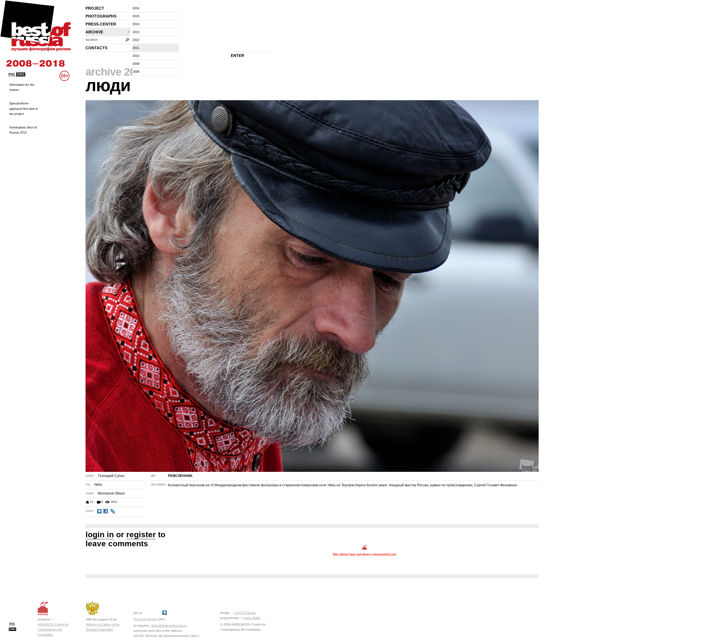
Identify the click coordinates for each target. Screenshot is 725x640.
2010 (136, 55)
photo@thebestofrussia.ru (169, 625)
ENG (20, 74)
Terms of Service (145, 619)
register (141, 534)
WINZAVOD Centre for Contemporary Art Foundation (53, 629)
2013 (136, 32)
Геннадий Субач (111, 476)
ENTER (237, 55)
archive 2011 (116, 72)
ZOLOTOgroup (244, 613)
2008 (136, 71)
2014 (136, 24)
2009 (136, 63)
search (91, 39)
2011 (136, 48)
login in (100, 534)
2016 (136, 8)
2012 (136, 40)
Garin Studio (251, 618)
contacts (96, 48)
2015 (136, 16)
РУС (11, 74)
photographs (101, 16)
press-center (101, 24)
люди (108, 85)
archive (94, 32)
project (95, 8)
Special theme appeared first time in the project (23, 108)
